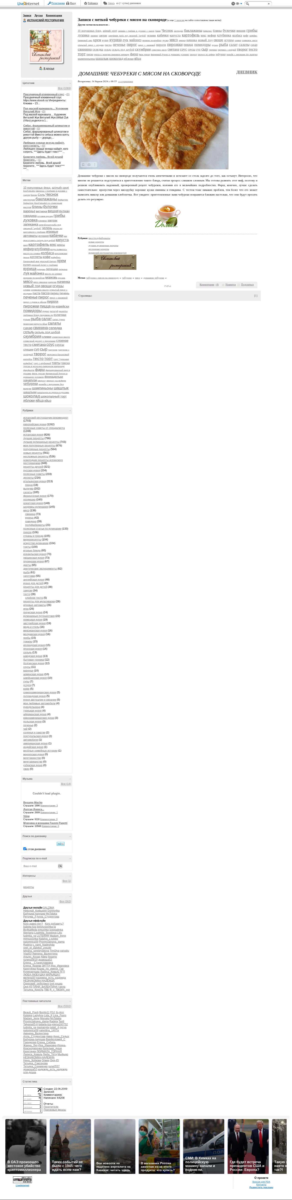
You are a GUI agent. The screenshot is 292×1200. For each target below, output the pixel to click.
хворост (42, 380)
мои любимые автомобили (39, 703)
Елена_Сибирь (46, 1042)
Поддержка (233, 4)
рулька (26, 319)
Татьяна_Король (33, 989)
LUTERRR (43, 935)
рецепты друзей (33, 466)
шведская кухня (32, 656)
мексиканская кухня (35, 630)
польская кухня (32, 721)
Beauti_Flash (31, 1012)
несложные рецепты (36, 456)
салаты (54, 323)
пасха (45, 293)
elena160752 (60, 1024)
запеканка (30, 224)
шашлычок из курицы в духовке (53, 392)
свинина (40, 328)
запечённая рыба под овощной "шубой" (127, 35)
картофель (38, 244)
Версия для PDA (261, 1182)
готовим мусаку (45, 216)
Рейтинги (93, 3)
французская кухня (35, 495)
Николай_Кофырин (35, 910)
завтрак (52, 220)
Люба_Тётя (50, 1054)
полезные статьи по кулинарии (42, 528)
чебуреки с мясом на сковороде (102, 277)
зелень (47, 228)
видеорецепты (32, 539)
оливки (26, 290)
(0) (67, 94)
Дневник (246, 72)
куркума (41, 269)
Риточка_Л (29, 916)
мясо (28, 281)
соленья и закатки (34, 732)
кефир (28, 249)
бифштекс (63, 200)
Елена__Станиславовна (38, 962)
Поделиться (247, 284)
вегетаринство (32, 758)
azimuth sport (60, 187)
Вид (239, 4)
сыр (43, 349)
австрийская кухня (34, 623)
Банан (34, 195)
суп (36, 349)
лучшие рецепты (33, 438)
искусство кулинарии (36, 543)
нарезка (52, 282)
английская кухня (33, 579)
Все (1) (67, 880)
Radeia (27, 944)
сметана (39, 345)
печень (64, 293)
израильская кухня (34, 554)
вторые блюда (32, 550)
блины (37, 207)
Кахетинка (29, 968)
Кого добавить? (54, 923)
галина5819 (30, 959)
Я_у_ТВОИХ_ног (60, 989)
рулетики (60, 314)
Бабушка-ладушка (34, 913)
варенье (29, 211)
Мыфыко (63, 1054)
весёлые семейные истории (40, 750)
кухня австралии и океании (39, 699)
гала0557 (54, 1066)
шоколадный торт (54, 396)
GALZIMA (48, 907)
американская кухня (35, 743)
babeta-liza (29, 926)
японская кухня (32, 648)
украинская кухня (33, 557)
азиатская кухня (33, 503)
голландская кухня (34, 696)
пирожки (31, 306)
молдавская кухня (34, 634)
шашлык (61, 388)
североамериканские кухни (39, 692)
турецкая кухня (32, 710)
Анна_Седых (61, 1036)
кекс (53, 244)
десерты (28, 477)
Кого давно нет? (33, 923)
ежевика (42, 220)
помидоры (32, 311)
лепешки (52, 269)
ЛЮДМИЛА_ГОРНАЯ (49, 1051)
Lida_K (48, 1015)
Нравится (231, 284)
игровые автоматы (34, 605)
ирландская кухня (34, 645)
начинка (63, 282)
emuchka (43, 929)
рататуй (54, 311)
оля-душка (56, 983)
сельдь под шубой (47, 332)
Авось (111, 3)
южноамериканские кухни (38, 717)
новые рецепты (32, 452)
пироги (52, 302)
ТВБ (46, 989)
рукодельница (31, 707)
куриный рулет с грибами (44, 265)
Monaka (45, 1018)
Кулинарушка (31, 971)
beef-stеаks (29, 191)
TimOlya (54, 950)
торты (56, 363)
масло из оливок (53, 274)
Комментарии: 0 (49, 819)
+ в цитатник (125, 81)
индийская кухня (33, 747)
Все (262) (65, 901)
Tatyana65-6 (30, 1024)
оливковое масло (40, 290)
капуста (62, 240)
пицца (45, 306)
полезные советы (34, 474)
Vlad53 (27, 953)
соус (50, 344)
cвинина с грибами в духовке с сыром (136, 31)
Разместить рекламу (261, 1187)
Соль (41, 194)
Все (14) (66, 783)
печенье (30, 297)
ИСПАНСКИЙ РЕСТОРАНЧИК (25, 20)
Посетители (51, 1106)
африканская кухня (35, 714)
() (217, 284)
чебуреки (30, 384)
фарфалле (28, 370)
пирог (43, 297)
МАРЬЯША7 (53, 974)
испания (43, 235)
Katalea (27, 1015)
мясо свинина (40, 282)
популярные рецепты (36, 449)
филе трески (38, 373)
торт (48, 358)
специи (28, 349)
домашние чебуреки (153, 277)
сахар (27, 328)
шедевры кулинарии (35, 506)
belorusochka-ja (46, 926)
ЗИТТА (46, 965)
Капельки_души (52, 1048)
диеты (27, 565)
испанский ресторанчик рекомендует (45, 417)
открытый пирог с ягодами (91, 45)
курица (30, 268)
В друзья (49, 68)
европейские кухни (34, 424)
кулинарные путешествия (39, 616)
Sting (26, 816)
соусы (59, 344)
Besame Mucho (32, 802)
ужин (26, 768)
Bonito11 (44, 1012)
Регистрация (58, 3)
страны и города (33, 535)
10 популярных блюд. (37, 187)
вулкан (64, 211)
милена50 (29, 977)
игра (26, 608)
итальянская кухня (34, 481)
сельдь (28, 332)
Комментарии (54, 15)
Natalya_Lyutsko (48, 938)
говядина (30, 216)
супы (26, 681)
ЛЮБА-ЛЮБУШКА (34, 974)
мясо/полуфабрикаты (99, 238)
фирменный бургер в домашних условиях (170, 54)
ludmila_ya (29, 935)
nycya (63, 1027)
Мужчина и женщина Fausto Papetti (45, 823)
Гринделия (30, 1042)
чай (25, 728)
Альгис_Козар (31, 956)
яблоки (29, 401)
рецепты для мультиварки (39, 601)
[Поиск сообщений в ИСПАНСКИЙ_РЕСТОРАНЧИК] (61, 844)
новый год (31, 286)
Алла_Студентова (48, 916)
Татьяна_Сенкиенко (35, 1066)
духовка (30, 220)
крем (61, 261)
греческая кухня (33, 612)
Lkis (59, 932)
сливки (46, 336)
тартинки (53, 350)
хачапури (30, 380)
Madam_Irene (58, 935)
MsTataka (51, 913)
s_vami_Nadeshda (43, 944)
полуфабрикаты (35, 525)
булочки (50, 206)
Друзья (38, 15)
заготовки (29, 576)
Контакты (261, 1184)
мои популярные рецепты (39, 445)
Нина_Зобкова (32, 1060)
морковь (51, 277)
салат (46, 319)
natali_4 (54, 1027)
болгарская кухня (33, 663)
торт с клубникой (42, 363)
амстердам (29, 200)
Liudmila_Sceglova (45, 932)
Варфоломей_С (55, 1039)
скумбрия (32, 336)
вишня (53, 211)
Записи (27, 15)
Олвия (45, 1060)
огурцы (58, 286)
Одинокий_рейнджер (36, 983)
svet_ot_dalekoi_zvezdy (37, 947)
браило (52, 956)
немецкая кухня (32, 619)
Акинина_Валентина (45, 953)
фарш (40, 370)
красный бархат (48, 261)
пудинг (45, 311)
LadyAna (38, 1015)
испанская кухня (33, 434)
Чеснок (52, 194)
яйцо (47, 400)
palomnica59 (30, 941)
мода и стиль (31, 626)
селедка (55, 328)
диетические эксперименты (40, 568)
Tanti (61, 1021)
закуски (27, 590)
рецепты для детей (35, 586)
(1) (39, 159)
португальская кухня (35, 736)
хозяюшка (29, 499)
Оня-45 (27, 986)
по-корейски (60, 306)
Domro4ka (53, 910)
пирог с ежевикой (59, 298)
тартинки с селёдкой (227, 50)
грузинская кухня (33, 561)
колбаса (47, 253)
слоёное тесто (34, 597)
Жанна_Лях (30, 1045)
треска (65, 363)
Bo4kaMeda (30, 929)
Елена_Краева (32, 965)
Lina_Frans (59, 1015)
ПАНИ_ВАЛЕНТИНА (45, 986)
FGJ (52, 1012)
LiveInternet (29, 4)
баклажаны (46, 199)
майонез (37, 273)
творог (40, 354)
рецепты (28, 887)
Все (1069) (64, 88)
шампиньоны (42, 388)
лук (26, 273)
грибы (59, 215)
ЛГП (62, 971)
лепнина (63, 269)
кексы (61, 244)
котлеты (36, 257)
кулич (27, 264)
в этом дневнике (36, 849)
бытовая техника (33, 659)
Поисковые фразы (55, 1109)
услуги (27, 685)
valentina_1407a (49, 1030)
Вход (73, 3)
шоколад (31, 396)
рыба (36, 318)
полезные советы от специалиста (44, 428)
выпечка (28, 488)
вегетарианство (33, 761)
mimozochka (30, 938)
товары (27, 641)
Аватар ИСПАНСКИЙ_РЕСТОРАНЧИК (46, 46)
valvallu (64, 950)
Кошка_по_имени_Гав (50, 968)
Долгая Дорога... (33, 809)
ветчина (41, 211)
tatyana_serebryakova (36, 950)
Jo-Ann (60, 1012)
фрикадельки (53, 376)
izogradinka (56, 929)
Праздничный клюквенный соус (43, 94)
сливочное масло (61, 337)
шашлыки (30, 392)
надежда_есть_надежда (51, 977)
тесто (38, 358)
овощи (46, 286)
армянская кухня (33, 674)
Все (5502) (64, 1006)
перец (54, 293)
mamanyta (43, 1027)
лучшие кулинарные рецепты (41, 441)
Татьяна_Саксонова (35, 1063)
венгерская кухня (33, 754)
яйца (39, 401)
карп (25, 245)
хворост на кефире (56, 380)
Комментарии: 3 (49, 805)
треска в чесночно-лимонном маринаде (44, 366)
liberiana (28, 932)
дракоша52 (45, 959)
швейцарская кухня (35, 677)
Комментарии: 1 (49, 812)
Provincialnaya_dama (52, 941)
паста (36, 293)
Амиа (44, 956)
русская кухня (31, 470)
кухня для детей (33, 583)
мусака (61, 278)
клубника (42, 249)
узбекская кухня (33, 765)
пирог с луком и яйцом (34, 302)
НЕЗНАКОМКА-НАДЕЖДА (39, 980)
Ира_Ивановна (60, 965)
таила (61, 986)
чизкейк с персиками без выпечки (241, 54)
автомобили (30, 739)
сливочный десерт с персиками (39, 341)
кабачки (56, 235)
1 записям (179, 20)
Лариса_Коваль (49, 971)
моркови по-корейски (34, 278)
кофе (46, 257)
